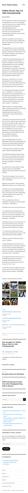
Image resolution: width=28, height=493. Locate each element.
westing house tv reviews (11, 351)
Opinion (4, 480)
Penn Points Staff (7, 333)
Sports (4, 473)
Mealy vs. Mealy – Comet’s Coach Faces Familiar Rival (13, 324)
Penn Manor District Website (10, 460)
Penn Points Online (9, 5)
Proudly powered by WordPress (17, 490)
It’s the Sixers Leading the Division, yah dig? (11, 318)
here (22, 256)
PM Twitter (6, 464)
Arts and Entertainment (8, 483)
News (3, 470)
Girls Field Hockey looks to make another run (11, 311)
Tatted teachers (7, 421)
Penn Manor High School (9, 462)
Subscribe (6, 448)
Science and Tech (6, 486)
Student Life (5, 476)
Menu (23, 4)
